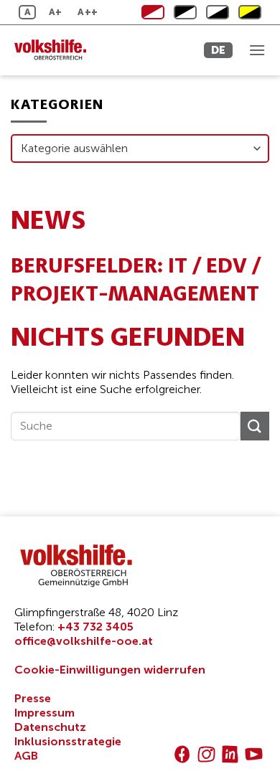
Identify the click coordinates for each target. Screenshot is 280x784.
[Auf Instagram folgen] (206, 754)
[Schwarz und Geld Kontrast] (249, 12)
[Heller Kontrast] (185, 12)
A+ (55, 11)
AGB (26, 755)
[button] (257, 49)
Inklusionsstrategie (67, 741)
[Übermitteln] (255, 426)
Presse (32, 698)
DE (218, 50)
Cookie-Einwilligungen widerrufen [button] (109, 669)
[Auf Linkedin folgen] (230, 754)
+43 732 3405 (95, 626)
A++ (88, 11)
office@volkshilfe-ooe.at (83, 641)
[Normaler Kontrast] (152, 12)
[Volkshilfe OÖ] (75, 50)
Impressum (44, 712)
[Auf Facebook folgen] (182, 754)
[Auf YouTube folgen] (254, 754)
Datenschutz (50, 727)
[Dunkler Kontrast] (217, 12)
